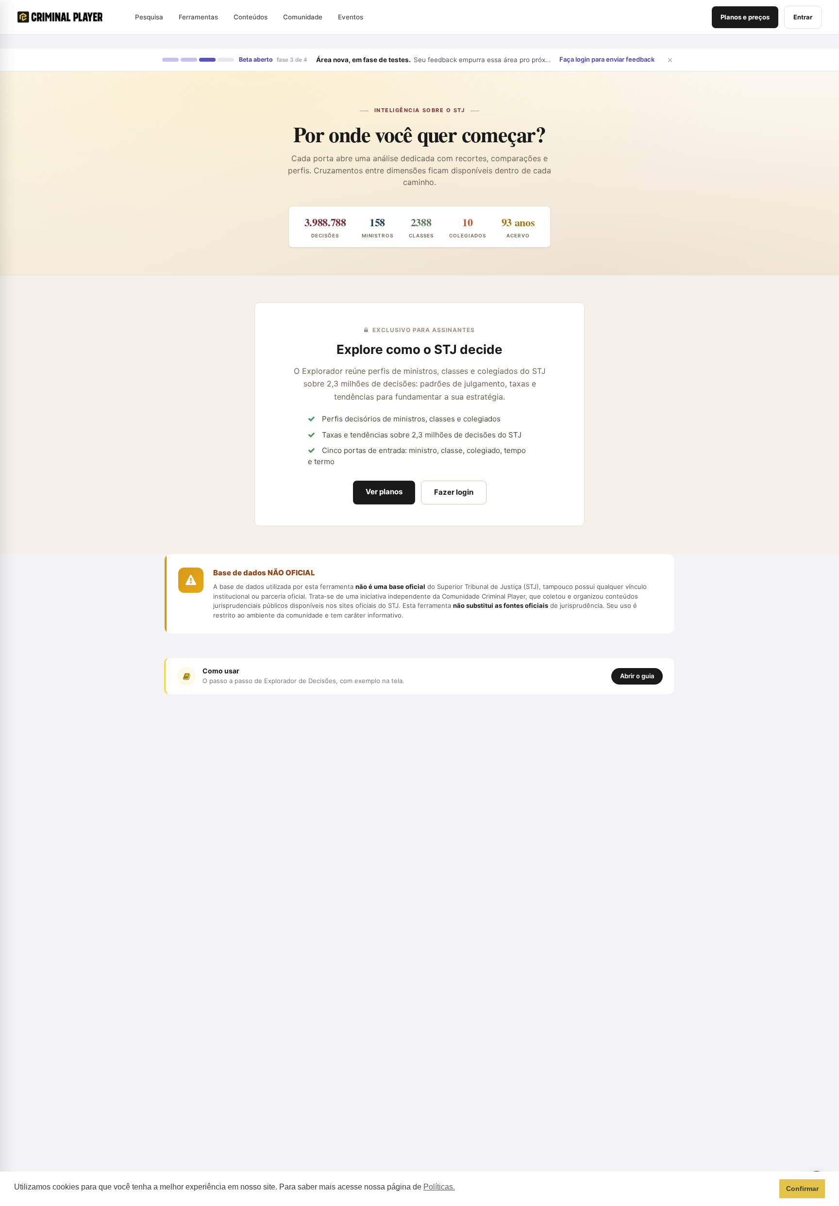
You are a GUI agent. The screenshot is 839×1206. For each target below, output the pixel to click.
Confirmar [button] (802, 1188)
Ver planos (384, 491)
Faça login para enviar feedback (606, 59)
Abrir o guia (637, 676)
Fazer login (453, 492)
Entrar (802, 17)
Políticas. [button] (439, 1187)
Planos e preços (745, 17)
